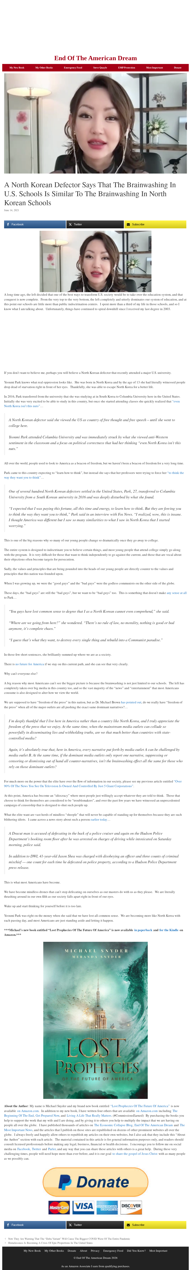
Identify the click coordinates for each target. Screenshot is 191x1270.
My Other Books (44, 67)
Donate (177, 67)
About (83, 1250)
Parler (52, 1149)
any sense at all (177, 593)
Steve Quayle (100, 67)
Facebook (23, 1149)
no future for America (29, 664)
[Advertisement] (95, 26)
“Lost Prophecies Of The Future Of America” (140, 1106)
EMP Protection (126, 67)
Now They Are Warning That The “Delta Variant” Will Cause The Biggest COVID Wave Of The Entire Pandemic (69, 1238)
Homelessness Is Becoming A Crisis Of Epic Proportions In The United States (50, 1243)
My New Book (17, 67)
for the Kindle (169, 930)
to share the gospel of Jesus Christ (134, 1153)
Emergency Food (73, 67)
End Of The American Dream (95, 58)
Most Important (154, 67)
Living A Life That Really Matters (89, 1115)
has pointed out (131, 702)
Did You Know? (136, 1250)
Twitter (36, 1149)
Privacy (95, 1250)
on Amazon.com (28, 1111)
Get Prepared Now (47, 1115)
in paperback (143, 930)
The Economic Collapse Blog (113, 1125)
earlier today (99, 819)
